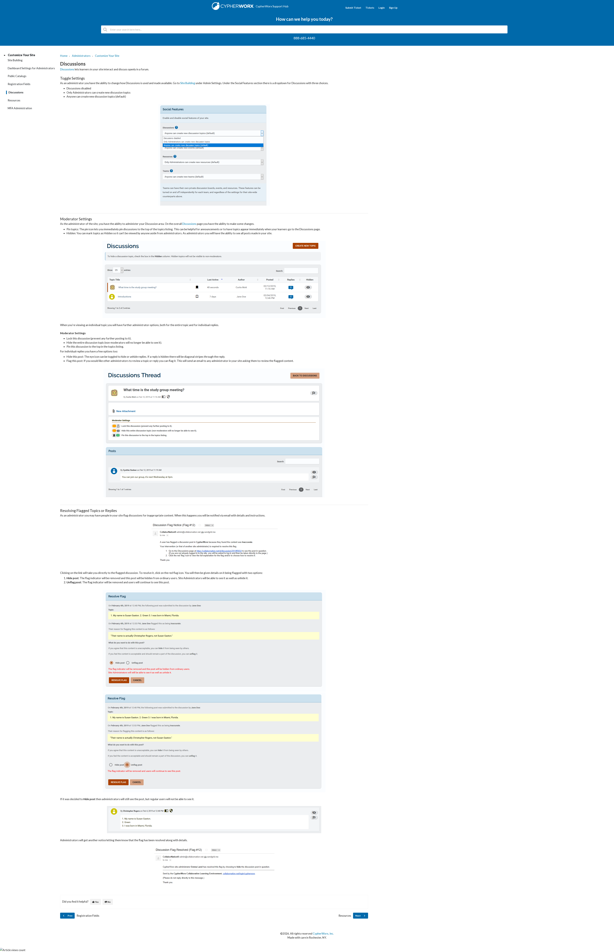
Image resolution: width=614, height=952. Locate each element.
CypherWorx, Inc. (323, 933)
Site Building (15, 60)
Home (63, 55)
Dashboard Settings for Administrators (31, 68)
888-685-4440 (304, 38)
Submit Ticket (353, 7)
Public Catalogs (17, 76)
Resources (14, 100)
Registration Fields (19, 84)
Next (358, 915)
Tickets (370, 7)
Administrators (81, 55)
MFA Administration (20, 108)
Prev (69, 915)
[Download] (301, 449)
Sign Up (393, 7)
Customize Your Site (21, 55)
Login (381, 7)
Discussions (15, 92)
